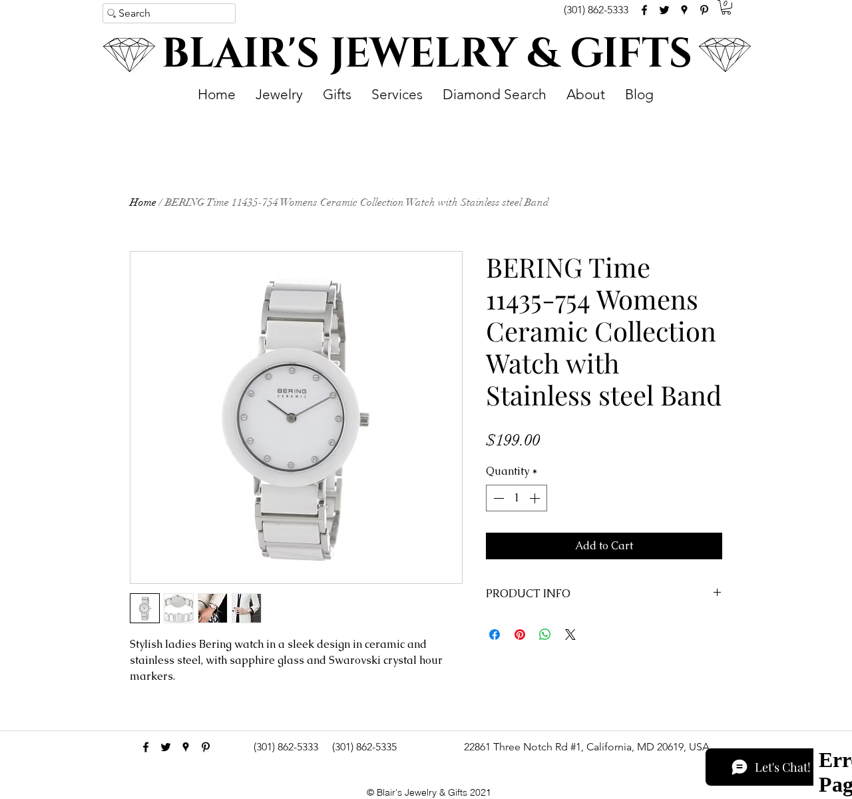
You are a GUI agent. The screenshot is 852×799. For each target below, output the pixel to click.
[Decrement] (497, 498)
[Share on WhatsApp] (545, 635)
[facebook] (644, 10)
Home (143, 202)
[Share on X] (570, 635)
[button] (726, 7)
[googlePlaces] (684, 10)
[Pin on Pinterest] (520, 635)
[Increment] (536, 498)
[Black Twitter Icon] (664, 10)
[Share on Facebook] (495, 635)
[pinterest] (704, 10)
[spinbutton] (517, 498)
